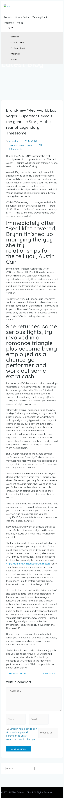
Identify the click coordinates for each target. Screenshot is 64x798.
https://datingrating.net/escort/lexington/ (28, 563)
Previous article (17, 673)
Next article (49, 673)
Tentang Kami (18, 48)
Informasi (15, 53)
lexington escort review (21, 145)
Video (14, 59)
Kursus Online (17, 42)
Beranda (15, 36)
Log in (10, 27)
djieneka (13, 141)
